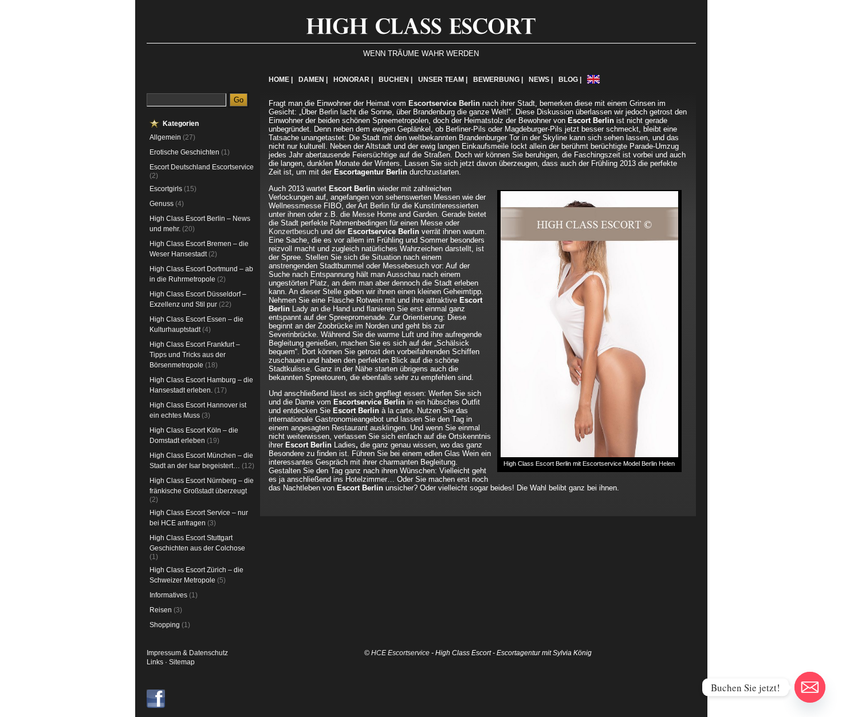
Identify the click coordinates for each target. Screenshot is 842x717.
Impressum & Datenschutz (187, 653)
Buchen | (395, 80)
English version (593, 79)
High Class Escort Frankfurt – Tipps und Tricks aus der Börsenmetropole (194, 354)
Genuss (161, 204)
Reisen (160, 610)
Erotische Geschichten (184, 152)
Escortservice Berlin (444, 103)
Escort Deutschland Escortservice (201, 167)
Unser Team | (442, 80)
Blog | (569, 80)
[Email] (809, 687)
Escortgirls (165, 189)
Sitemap (182, 662)
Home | (281, 80)
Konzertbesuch (295, 231)
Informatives (168, 595)
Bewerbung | (498, 80)
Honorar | (353, 80)
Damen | (313, 80)
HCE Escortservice (400, 653)
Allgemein (165, 137)
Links (155, 662)
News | (541, 80)
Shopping (164, 625)
